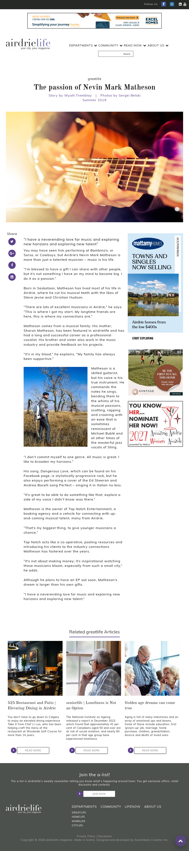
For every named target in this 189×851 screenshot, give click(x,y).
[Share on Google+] (12, 253)
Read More (33, 750)
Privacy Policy (86, 836)
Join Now (99, 793)
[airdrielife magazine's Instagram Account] (172, 4)
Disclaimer (105, 836)
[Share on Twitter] (12, 241)
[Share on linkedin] (12, 277)
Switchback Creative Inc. (151, 840)
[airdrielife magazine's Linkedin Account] (180, 4)
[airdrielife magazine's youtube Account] (185, 4)
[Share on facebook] (12, 265)
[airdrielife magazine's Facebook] (163, 4)
